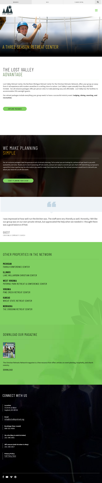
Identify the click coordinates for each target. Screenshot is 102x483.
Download (8, 369)
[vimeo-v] (11, 477)
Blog (47, 2)
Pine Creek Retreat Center (16, 292)
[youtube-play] (7, 477)
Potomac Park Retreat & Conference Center (25, 283)
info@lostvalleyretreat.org (14, 419)
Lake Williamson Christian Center (20, 275)
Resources (15, 2)
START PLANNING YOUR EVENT (18, 181)
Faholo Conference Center (16, 266)
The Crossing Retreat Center (17, 309)
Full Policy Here (10, 456)
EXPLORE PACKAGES (15, 109)
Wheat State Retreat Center (17, 300)
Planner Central (79, 2)
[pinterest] (15, 477)
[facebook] (3, 477)
